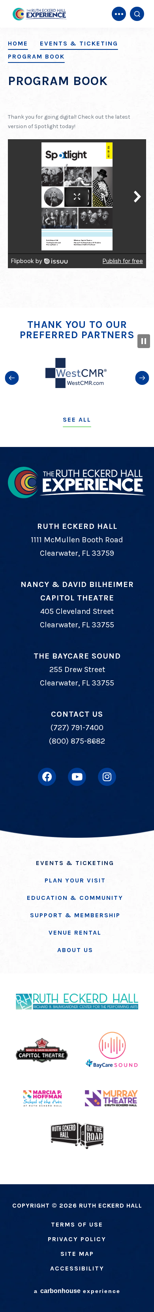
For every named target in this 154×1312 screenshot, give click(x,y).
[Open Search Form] (137, 14)
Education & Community (75, 897)
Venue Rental (75, 932)
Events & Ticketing (79, 43)
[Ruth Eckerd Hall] (39, 14)
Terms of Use (77, 1224)
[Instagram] (107, 777)
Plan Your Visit (75, 880)
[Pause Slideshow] (143, 341)
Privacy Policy (77, 1239)
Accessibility (77, 1268)
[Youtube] (77, 777)
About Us (75, 950)
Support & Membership (75, 915)
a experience (77, 1290)
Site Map (77, 1253)
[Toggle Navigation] (119, 14)
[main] (77, 154)
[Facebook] (47, 777)
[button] (11, 378)
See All (77, 419)
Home (18, 43)
